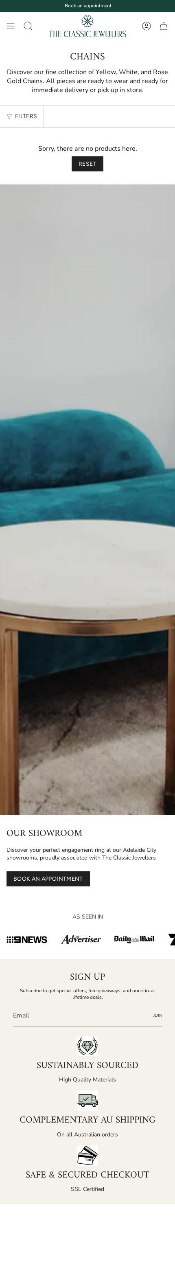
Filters (26, 116)
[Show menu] (10, 26)
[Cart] (163, 26)
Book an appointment (88, 5)
